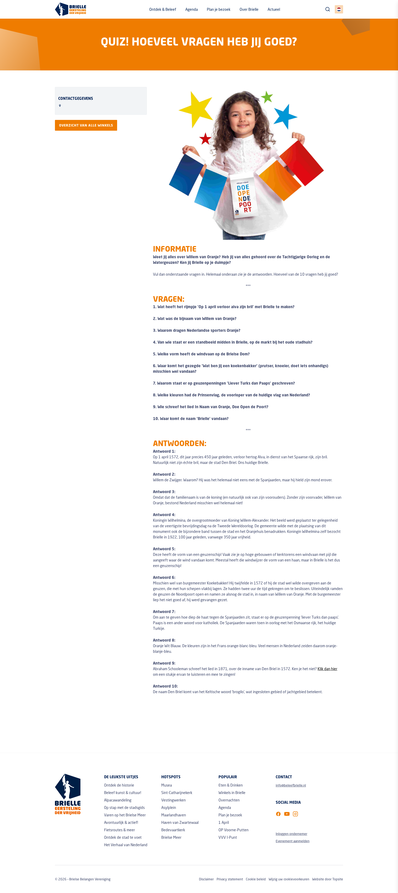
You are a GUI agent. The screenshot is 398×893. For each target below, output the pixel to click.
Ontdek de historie (119, 785)
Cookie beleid (256, 879)
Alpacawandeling (117, 800)
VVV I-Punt (227, 837)
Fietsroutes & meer (119, 830)
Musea (166, 785)
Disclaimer (206, 879)
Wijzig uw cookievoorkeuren (289, 879)
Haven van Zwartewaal (180, 822)
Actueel (274, 9)
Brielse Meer (171, 837)
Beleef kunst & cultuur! (122, 792)
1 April (223, 822)
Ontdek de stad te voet (123, 837)
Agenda (191, 9)
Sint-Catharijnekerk (176, 792)
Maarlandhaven (173, 815)
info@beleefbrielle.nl (291, 785)
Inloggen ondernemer (291, 834)
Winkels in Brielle (231, 792)
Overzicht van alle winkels (86, 125)
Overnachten (229, 800)
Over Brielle (249, 9)
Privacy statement (230, 879)
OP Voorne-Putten (233, 830)
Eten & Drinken (230, 785)
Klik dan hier (327, 668)
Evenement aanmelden (292, 841)
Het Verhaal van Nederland (125, 844)
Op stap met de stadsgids (124, 807)
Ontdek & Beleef (162, 9)
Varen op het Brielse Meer (125, 815)
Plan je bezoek (219, 9)
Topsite (337, 879)
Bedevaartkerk (173, 830)
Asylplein (168, 807)
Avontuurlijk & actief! (121, 822)
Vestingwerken (173, 800)
